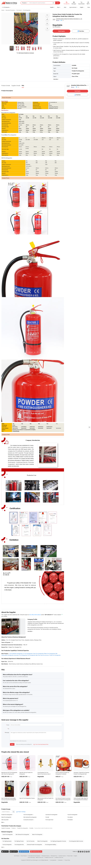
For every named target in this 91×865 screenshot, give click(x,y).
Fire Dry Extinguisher (7, 844)
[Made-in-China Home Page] (9, 2)
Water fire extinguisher (6, 817)
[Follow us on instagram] (82, 851)
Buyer (58, 7)
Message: (7, 732)
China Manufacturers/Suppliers (34, 855)
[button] (53, 2)
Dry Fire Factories (30, 841)
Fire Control (19, 10)
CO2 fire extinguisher (28, 814)
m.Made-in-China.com (49, 857)
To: (8, 728)
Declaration (60, 860)
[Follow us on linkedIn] (89, 851)
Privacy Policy (67, 860)
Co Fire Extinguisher (27, 653)
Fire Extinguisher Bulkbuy (50, 844)
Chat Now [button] (81, 31)
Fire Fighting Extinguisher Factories (58, 841)
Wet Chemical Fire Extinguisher (22, 834)
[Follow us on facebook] (78, 851)
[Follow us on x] (80, 851)
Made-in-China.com (39, 857)
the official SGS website (35, 614)
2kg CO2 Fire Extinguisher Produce (27, 798)
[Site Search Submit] (57, 2)
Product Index (69, 855)
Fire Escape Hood (49, 819)
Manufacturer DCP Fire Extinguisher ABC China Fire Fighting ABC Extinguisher (9, 774)
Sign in (88, 3)
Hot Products (16, 855)
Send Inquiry (61, 31)
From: (8, 725)
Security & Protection (10, 10)
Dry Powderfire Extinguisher (15, 653)
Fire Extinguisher (26, 10)
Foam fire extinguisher (72, 814)
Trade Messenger (23, 851)
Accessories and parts (28, 819)
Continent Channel (62, 855)
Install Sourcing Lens (36, 851)
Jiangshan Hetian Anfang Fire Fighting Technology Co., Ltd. (69, 18)
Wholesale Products (45, 855)
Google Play (13, 851)
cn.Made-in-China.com (59, 857)
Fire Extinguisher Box (19, 844)
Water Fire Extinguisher (49, 653)
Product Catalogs (21, 811)
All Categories (6, 7)
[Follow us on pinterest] (87, 851)
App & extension (72, 7)
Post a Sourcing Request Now (41, 744)
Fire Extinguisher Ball (32, 655)
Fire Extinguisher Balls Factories (76, 841)
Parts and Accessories (43, 655)
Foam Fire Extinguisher (38, 653)
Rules (88, 7)
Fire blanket (70, 819)
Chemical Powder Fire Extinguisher (34, 844)
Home (2, 10)
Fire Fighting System (7, 841)
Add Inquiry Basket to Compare (26, 53)
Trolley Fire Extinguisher (55, 655)
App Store (5, 851)
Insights (75, 855)
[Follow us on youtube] (84, 851)
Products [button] (24, 3)
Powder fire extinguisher (6, 814)
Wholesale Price (54, 855)
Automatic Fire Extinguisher (20, 655)
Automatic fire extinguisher (51, 814)
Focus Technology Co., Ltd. (35, 860)
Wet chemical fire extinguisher (30, 817)
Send (12, 744)
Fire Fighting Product (19, 841)
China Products (24, 855)
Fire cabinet (70, 817)
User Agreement (53, 860)
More (2, 847)
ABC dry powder (5, 819)
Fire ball (47, 817)
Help (65, 7)
